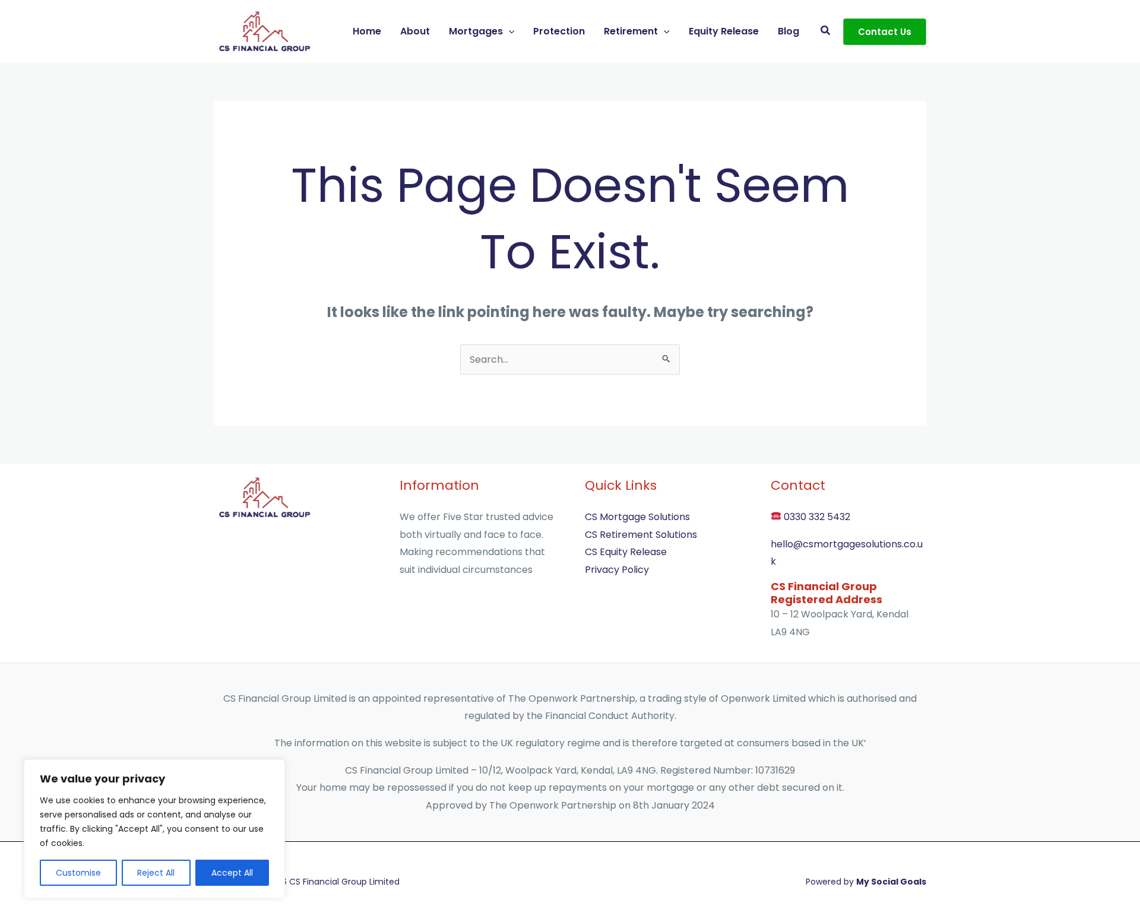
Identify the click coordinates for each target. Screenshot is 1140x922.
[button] (509, 31)
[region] (154, 828)
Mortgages (476, 31)
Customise (78, 873)
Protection (559, 31)
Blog (788, 31)
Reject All (156, 873)
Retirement (631, 31)
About (415, 31)
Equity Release (724, 31)
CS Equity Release (626, 552)
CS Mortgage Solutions (637, 517)
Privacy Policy (617, 569)
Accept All (232, 873)
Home (367, 31)
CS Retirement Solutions (641, 534)
